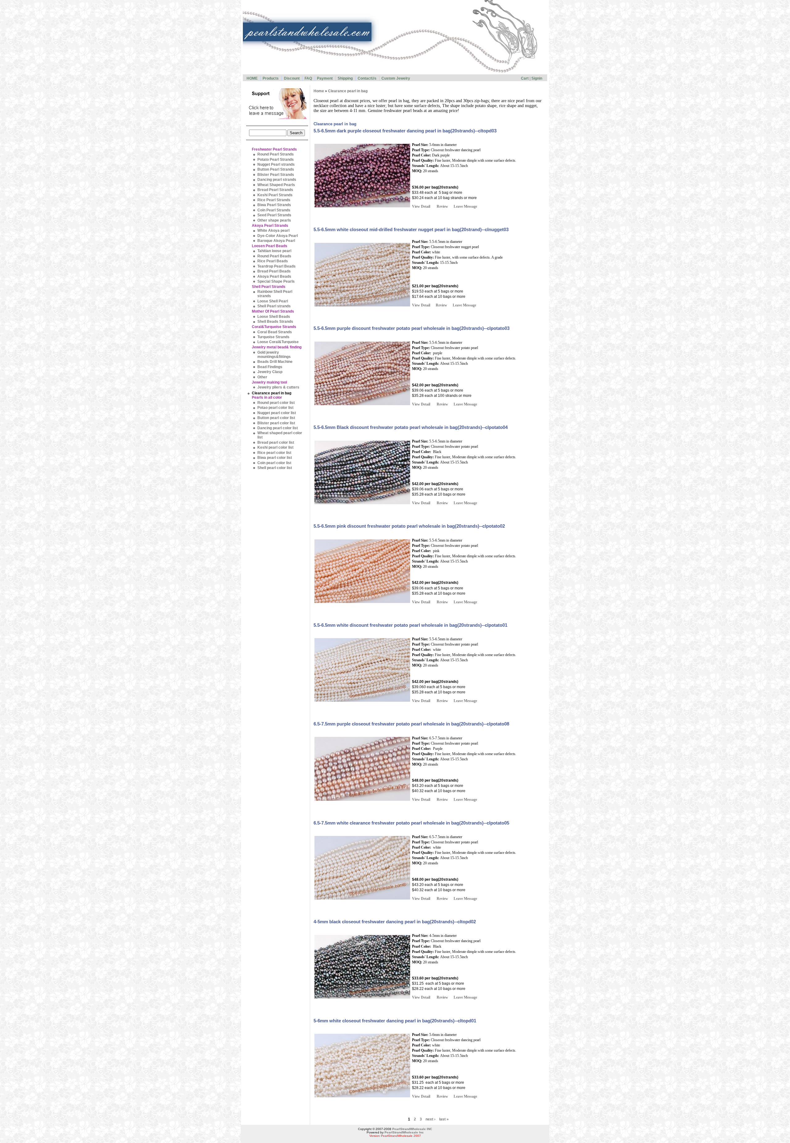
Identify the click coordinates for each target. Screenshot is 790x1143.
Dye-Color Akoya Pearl (277, 236)
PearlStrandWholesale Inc (404, 1132)
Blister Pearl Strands (275, 174)
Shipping (345, 78)
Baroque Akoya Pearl (276, 241)
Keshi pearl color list (275, 448)
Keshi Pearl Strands (275, 195)
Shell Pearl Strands (268, 287)
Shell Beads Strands (275, 322)
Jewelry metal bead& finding (276, 347)
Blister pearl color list (276, 423)
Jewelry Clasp (269, 372)
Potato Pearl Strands (275, 159)
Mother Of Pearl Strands (273, 312)
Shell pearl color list (274, 468)
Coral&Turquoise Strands (274, 327)
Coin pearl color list (274, 463)
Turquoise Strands (273, 337)
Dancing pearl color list (277, 428)
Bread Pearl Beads (274, 271)
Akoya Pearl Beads (274, 276)
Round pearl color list (276, 403)
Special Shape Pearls (276, 281)
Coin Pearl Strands (273, 210)
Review (442, 206)
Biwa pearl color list (274, 458)
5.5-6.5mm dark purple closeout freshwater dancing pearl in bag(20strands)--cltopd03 (405, 130)
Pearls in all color (267, 398)
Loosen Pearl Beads (269, 246)
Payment (325, 78)
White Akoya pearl (273, 231)
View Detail (421, 206)
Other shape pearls (274, 220)
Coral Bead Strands (274, 332)
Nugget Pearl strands (276, 164)
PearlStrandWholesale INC (412, 1129)
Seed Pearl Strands (274, 215)
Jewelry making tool (269, 382)
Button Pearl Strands (275, 170)
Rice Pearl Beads (272, 261)
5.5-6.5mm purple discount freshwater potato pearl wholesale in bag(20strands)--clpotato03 (411, 328)
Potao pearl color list (275, 408)
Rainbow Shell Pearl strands (274, 294)
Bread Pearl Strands (275, 190)
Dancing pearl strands (276, 180)
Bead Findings (269, 367)
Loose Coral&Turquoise (278, 342)
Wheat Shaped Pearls (276, 185)
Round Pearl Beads (274, 256)
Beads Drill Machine (275, 362)
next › (430, 1119)
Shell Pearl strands (274, 306)
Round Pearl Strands (275, 154)
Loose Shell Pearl (272, 301)
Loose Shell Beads (273, 316)
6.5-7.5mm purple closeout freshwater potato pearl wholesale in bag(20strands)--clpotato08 (411, 723)
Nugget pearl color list (276, 413)
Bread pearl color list (275, 442)
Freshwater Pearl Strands (274, 149)
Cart (525, 78)
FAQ (308, 78)
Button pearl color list (276, 418)
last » (444, 1119)
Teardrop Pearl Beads (276, 266)
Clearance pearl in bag (271, 393)
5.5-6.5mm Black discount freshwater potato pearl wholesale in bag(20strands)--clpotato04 (411, 427)
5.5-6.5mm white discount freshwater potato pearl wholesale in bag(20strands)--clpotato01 (410, 625)
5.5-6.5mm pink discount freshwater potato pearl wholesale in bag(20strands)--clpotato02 (409, 526)
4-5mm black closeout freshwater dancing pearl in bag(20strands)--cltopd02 (395, 921)
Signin (536, 78)
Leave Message (465, 206)
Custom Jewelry (395, 78)
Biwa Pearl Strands (274, 205)
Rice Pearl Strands (273, 200)
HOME (252, 78)
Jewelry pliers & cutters (278, 387)
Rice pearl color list (274, 453)
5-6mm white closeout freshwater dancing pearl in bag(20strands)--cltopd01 (395, 1020)
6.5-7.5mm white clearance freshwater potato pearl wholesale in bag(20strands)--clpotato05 (411, 823)
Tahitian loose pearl (274, 251)
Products (271, 78)
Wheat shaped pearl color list (279, 435)
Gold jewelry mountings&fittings (274, 354)
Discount (292, 78)
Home (319, 91)
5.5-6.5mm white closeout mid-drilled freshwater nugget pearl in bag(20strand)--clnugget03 (411, 229)
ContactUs (367, 78)
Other (262, 377)
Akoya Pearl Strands (270, 225)
